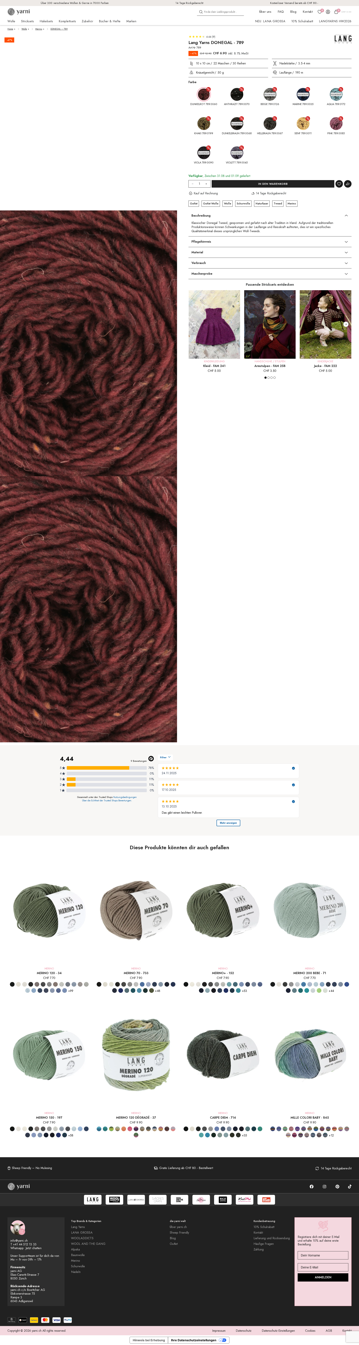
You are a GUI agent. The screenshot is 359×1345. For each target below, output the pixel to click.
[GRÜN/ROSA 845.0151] (340, 1129)
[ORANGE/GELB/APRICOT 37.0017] (123, 1129)
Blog (293, 12)
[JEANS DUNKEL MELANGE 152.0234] (247, 984)
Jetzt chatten (34, 1248)
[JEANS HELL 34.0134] (52, 990)
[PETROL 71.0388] (300, 990)
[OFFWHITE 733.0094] (105, 984)
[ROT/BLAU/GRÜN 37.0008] (136, 1135)
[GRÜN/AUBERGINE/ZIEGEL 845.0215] (325, 1135)
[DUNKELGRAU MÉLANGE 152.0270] (210, 984)
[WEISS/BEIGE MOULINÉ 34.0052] (80, 984)
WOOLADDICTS (82, 1238)
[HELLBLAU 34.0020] (33, 990)
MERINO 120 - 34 (49, 973)
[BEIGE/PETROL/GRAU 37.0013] (148, 1129)
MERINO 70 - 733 (136, 973)
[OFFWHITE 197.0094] (24, 1129)
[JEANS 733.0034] (154, 984)
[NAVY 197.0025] (52, 1135)
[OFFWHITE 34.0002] (18, 984)
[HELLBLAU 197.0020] (80, 1129)
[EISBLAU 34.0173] (27, 990)
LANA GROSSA (82, 1233)
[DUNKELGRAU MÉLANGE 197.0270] (43, 1129)
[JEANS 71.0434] (328, 984)
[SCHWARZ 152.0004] (186, 984)
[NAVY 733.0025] (167, 984)
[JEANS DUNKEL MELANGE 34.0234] (46, 990)
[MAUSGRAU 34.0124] (67, 984)
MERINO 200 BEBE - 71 (309, 973)
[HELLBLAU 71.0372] (322, 984)
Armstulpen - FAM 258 (270, 366)
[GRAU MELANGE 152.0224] (217, 984)
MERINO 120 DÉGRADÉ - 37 (136, 1117)
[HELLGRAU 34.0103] (86, 984)
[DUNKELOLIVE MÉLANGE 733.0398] (151, 990)
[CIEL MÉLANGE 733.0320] (148, 984)
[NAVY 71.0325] (288, 990)
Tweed (278, 203)
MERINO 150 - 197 (49, 1117)
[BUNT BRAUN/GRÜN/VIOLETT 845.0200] (309, 1129)
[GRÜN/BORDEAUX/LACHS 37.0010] (167, 1129)
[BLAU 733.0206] (142, 984)
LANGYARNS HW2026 (335, 21)
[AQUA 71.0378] (306, 990)
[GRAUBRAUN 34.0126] (55, 984)
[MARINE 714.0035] (235, 1129)
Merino (38, 29)
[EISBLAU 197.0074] (74, 1129)
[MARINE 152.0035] (201, 990)
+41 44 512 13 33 (24, 1244)
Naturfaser (262, 203)
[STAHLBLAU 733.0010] (114, 990)
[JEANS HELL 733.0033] (160, 984)
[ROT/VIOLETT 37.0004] (136, 1129)
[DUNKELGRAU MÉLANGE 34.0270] (43, 984)
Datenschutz (243, 1331)
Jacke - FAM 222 (325, 366)
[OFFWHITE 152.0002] (192, 984)
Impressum (218, 1331)
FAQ (281, 12)
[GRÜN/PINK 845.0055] (334, 1129)
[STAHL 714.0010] (241, 1129)
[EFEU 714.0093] (220, 1135)
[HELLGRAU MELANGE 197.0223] (55, 1129)
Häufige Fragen (264, 1244)
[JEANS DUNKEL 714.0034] (223, 1129)
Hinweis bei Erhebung (149, 1340)
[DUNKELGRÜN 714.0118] (213, 1135)
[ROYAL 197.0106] (58, 1135)
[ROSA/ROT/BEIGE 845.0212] (291, 1129)
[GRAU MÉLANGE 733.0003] (130, 984)
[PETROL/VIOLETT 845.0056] (288, 1135)
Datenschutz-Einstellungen (278, 1331)
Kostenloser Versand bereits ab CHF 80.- (294, 3)
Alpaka (75, 1249)
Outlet (193, 203)
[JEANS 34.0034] (40, 990)
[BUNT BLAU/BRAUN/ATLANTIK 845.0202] (272, 1129)
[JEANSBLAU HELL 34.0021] (64, 990)
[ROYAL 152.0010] (226, 990)
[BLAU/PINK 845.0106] (303, 1129)
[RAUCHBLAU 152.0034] (220, 990)
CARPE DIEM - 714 (223, 1117)
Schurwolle (243, 203)
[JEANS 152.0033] (241, 984)
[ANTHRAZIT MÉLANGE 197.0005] (30, 1129)
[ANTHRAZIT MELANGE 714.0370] (198, 1129)
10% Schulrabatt (302, 21)
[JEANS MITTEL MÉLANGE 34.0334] (58, 990)
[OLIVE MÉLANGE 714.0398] (238, 1135)
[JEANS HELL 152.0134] (254, 984)
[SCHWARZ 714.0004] (186, 1129)
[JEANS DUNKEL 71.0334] (334, 984)
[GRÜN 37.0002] (111, 1129)
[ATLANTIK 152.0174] (235, 984)
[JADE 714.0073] (260, 1129)
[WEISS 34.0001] (24, 984)
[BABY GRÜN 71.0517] (325, 990)
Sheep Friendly (179, 1233)
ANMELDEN (323, 1277)
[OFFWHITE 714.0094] (192, 1129)
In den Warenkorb (273, 184)
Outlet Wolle (210, 203)
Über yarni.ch (178, 1227)
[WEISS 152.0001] (198, 984)
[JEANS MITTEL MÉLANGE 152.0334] (260, 984)
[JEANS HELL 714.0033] (229, 1129)
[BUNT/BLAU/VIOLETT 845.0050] (322, 1129)
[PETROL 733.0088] (133, 990)
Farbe (192, 82)
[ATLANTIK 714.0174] (247, 1129)
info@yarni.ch (19, 1240)
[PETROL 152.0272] (238, 990)
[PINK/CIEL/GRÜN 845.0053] (300, 1135)
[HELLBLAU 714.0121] (217, 1129)
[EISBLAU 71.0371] (316, 984)
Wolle (24, 29)
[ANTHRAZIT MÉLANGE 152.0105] (204, 984)
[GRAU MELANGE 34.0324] (49, 984)
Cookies (310, 1331)
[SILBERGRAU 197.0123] (61, 1129)
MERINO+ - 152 (223, 973)
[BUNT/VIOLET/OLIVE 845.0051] (328, 1129)
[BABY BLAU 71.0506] (297, 984)
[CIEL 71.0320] (309, 984)
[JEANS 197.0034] (86, 1129)
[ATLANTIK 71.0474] (294, 990)
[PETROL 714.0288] (254, 1129)
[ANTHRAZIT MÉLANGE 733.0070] (117, 984)
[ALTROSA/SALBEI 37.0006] (142, 1129)
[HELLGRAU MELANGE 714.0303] (210, 1129)
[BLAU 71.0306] (303, 984)
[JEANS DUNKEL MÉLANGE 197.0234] (27, 1135)
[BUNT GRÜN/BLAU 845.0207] (316, 1129)
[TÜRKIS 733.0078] (139, 990)
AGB (329, 1331)
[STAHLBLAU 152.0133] (232, 990)
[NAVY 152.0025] (213, 990)
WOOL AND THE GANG (88, 1244)
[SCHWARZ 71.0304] (272, 984)
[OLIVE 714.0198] (232, 1135)
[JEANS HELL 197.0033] (33, 1135)
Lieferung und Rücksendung (272, 1238)
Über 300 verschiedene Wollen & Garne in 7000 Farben (75, 3)
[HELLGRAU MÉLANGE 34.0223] (61, 984)
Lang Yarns (78, 1227)
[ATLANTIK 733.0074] (127, 990)
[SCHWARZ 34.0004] (12, 984)
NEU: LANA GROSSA (270, 21)
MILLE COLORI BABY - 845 (310, 1117)
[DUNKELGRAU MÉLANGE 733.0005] (123, 984)
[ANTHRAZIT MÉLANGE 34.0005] (30, 984)
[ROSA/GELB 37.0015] (173, 1129)
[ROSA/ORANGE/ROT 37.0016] (130, 1129)
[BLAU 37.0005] (99, 1129)
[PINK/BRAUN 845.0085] (294, 1135)
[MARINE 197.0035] (46, 1135)
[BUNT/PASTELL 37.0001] (160, 1129)
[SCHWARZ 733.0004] (99, 984)
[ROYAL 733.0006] (173, 984)
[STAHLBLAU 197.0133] (64, 1135)
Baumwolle (78, 1255)
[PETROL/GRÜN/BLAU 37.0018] (105, 1129)
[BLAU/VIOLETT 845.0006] (297, 1129)
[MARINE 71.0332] (346, 984)
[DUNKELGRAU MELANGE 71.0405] (285, 984)
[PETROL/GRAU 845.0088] (279, 1129)
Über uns (265, 12)
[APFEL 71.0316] (319, 990)
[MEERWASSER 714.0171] (201, 1135)
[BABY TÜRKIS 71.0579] (313, 990)
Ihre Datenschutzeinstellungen (193, 1340)
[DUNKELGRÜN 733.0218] (145, 990)
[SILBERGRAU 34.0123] (74, 984)
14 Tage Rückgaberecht (189, 3)
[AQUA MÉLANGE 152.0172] (229, 984)
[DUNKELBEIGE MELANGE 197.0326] (37, 1129)
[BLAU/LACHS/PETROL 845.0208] (313, 1135)
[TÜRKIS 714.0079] (207, 1135)
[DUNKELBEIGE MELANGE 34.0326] (37, 984)
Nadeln (76, 1272)
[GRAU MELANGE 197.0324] (49, 1129)
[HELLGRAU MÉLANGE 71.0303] (291, 984)
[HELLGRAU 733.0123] (136, 984)
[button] (346, 324)
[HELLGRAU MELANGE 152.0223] (223, 984)
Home (10, 29)
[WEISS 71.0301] (279, 984)
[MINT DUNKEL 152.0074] (207, 990)
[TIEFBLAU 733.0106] (120, 990)
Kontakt (308, 12)
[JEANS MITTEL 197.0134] (40, 1135)
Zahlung (259, 1249)
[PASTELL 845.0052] (346, 1129)
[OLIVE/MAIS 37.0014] (117, 1129)
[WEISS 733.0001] (111, 984)
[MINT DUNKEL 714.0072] (226, 1135)
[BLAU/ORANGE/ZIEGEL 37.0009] (154, 1129)
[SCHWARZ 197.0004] (12, 1129)
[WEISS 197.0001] (18, 1129)
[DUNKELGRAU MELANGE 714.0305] (204, 1129)
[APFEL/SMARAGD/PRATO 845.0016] (285, 1129)
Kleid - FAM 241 (214, 366)
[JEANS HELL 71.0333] (340, 984)
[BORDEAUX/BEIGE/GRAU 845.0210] (319, 1135)
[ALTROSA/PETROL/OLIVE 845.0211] (306, 1135)
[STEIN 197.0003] (67, 1129)
